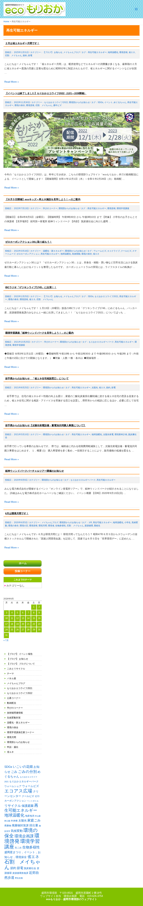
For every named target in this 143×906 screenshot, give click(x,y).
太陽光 (22, 820)
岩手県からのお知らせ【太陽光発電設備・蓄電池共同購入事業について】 (45, 425)
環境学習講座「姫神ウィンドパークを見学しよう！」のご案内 (39, 332)
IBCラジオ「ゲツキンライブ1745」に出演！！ (31, 287)
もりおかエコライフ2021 (19, 688)
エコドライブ (113, 251)
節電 (20, 868)
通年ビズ (57, 105)
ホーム (23, 563)
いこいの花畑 (23, 766)
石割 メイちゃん (22, 864)
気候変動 (17, 831)
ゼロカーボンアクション (28, 254)
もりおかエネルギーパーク (24, 781)
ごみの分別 (27, 772)
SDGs (8, 766)
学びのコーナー (15, 708)
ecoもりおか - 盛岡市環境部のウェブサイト (71, 899)
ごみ (14, 772)
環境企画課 (24, 836)
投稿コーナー (23, 571)
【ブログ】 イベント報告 (20, 654)
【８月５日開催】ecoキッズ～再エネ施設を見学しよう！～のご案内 (42, 199)
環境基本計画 (121, 434)
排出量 (33, 825)
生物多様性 (31, 847)
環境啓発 (123, 52)
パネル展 (11, 678)
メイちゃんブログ (16, 683)
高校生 (97, 525)
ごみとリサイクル (16, 668)
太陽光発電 (108, 434)
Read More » (11, 81)
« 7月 (6, 640)
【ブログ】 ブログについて (21, 663)
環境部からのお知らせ (18, 742)
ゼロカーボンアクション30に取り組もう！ (28, 241)
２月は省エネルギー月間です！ (22, 43)
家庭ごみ (34, 820)
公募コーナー (14, 698)
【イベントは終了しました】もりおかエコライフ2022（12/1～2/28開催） (45, 93)
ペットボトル (33, 801)
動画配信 (11, 703)
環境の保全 (12, 727)
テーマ (10, 673)
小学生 (127, 522)
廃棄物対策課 (20, 825)
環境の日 (24, 525)
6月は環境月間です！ (17, 513)
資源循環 (89, 525)
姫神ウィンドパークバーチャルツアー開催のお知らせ (34, 470)
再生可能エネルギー (97, 52)
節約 (13, 868)
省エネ (10, 752)
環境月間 (11, 737)
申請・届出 (12, 747)
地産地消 (29, 815)
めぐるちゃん (120, 102)
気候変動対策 (14, 717)
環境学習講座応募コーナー (20, 732)
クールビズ (28, 796)
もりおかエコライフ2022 (19, 693)
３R (90, 522)
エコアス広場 (18, 790)
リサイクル (12, 805)
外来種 (14, 820)
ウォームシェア (12, 786)
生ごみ (18, 847)
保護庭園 (27, 805)
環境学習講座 (22, 843)
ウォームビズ (30, 786)
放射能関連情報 (15, 712)
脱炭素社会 (30, 868)
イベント (108, 102)
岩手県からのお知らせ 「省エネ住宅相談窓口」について (37, 378)
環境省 (51, 525)
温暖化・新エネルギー (18, 722)
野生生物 (19, 878)
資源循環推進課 (20, 873)
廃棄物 (7, 825)
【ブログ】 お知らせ (17, 659)
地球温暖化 (14, 815)
